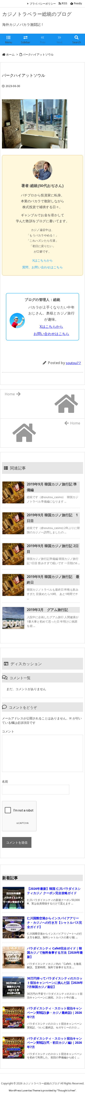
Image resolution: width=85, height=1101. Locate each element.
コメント (8, 731)
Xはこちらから (42, 260)
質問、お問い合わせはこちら (42, 267)
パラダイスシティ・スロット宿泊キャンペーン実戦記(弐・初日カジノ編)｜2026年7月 (54, 1042)
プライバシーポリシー (43, 3)
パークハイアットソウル (38, 54)
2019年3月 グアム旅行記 (47, 609)
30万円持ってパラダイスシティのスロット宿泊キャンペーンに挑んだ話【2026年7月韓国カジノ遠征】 (55, 982)
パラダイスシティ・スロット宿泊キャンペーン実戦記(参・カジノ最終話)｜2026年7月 (54, 1012)
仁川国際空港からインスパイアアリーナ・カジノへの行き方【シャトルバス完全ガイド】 (54, 922)
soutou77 (73, 363)
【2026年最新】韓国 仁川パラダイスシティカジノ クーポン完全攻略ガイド (54, 890)
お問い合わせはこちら (51, 333)
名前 (5, 781)
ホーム (10, 54)
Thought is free (66, 1090)
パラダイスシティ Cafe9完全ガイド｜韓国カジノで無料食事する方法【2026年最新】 (55, 952)
